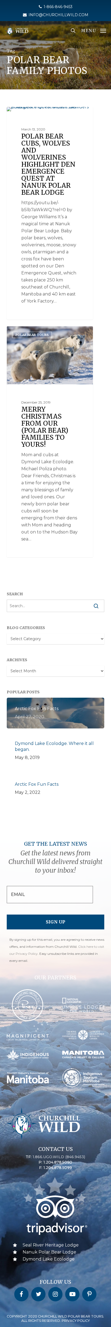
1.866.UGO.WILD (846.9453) (59, 1156)
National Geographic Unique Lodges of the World (50, 118)
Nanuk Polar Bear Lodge (49, 1252)
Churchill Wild (28, 113)
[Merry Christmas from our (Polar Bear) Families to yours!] (50, 441)
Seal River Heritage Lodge (51, 1245)
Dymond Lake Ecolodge (49, 1259)
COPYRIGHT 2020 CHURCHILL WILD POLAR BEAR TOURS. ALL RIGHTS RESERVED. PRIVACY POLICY (55, 1318)
